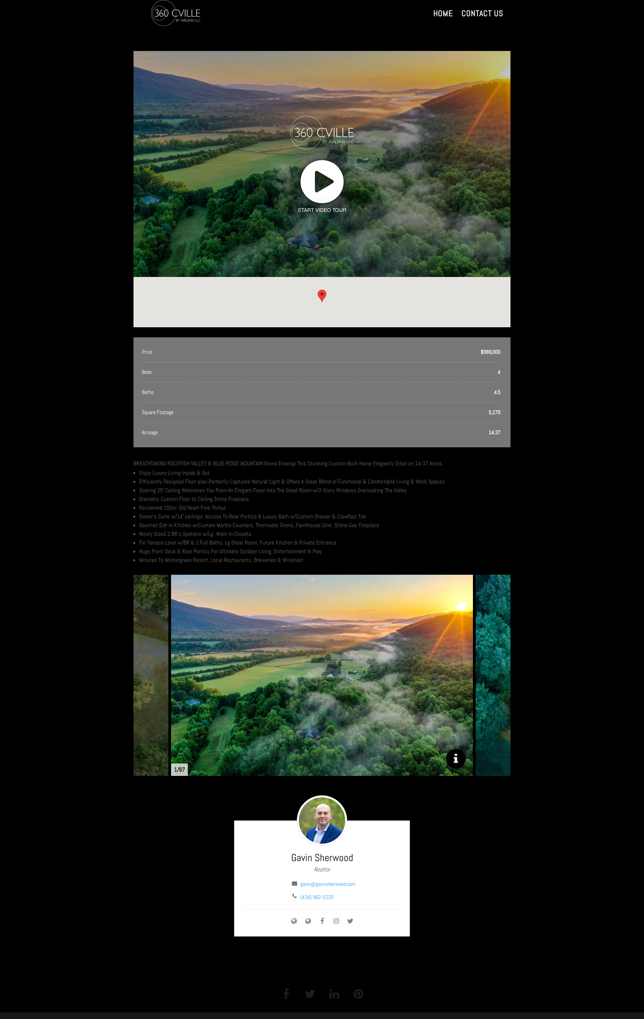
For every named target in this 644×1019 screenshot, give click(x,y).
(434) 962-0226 (316, 897)
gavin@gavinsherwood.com (327, 884)
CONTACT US (482, 14)
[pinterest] (358, 993)
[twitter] (310, 993)
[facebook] (285, 993)
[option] (322, 675)
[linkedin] (334, 993)
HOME (443, 14)
